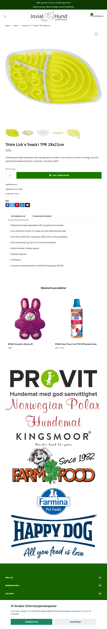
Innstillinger (75, 622)
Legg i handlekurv (60, 175)
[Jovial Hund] (48, 16)
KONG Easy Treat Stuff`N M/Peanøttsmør (76, 344)
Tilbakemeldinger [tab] (42, 216)
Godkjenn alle (31, 622)
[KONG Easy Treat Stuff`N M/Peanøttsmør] (77, 318)
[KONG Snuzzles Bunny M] (30, 318)
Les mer (9, 593)
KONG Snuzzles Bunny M (20, 344)
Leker (15, 25)
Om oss (9, 577)
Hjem (7, 25)
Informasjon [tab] (18, 216)
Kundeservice (12, 585)
